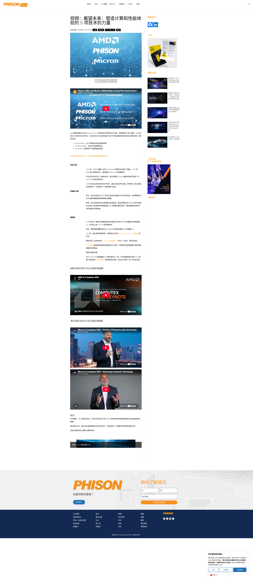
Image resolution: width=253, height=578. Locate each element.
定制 (213, 570)
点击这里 (228, 562)
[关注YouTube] (170, 519)
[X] (104, 81)
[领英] (100, 81)
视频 (118, 30)
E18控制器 (99, 260)
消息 (138, 4)
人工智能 (104, 4)
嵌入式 (112, 4)
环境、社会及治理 (79, 520)
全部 (88, 4)
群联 (75, 30)
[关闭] (247, 552)
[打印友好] (115, 81)
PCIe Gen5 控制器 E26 (110, 241)
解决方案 (99, 517)
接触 (142, 517)
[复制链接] (111, 81)
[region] (227, 562)
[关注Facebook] (167, 519)
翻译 (142, 520)
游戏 (119, 523)
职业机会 (76, 523)
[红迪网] (108, 81)
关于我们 (76, 514)
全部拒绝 (226, 570)
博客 (142, 514)
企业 (96, 4)
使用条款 (144, 527)
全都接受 (240, 570)
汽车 (119, 520)
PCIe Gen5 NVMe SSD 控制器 (128, 233)
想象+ (120, 514)
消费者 (121, 4)
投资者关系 (77, 517)
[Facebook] (96, 81)
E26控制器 (89, 245)
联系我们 (79, 502)
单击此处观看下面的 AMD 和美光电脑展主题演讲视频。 (89, 156)
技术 (130, 4)
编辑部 (75, 527)
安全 (119, 527)
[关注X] (173, 519)
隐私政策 (144, 523)
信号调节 (121, 517)
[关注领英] (164, 519)
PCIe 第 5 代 (110, 30)
